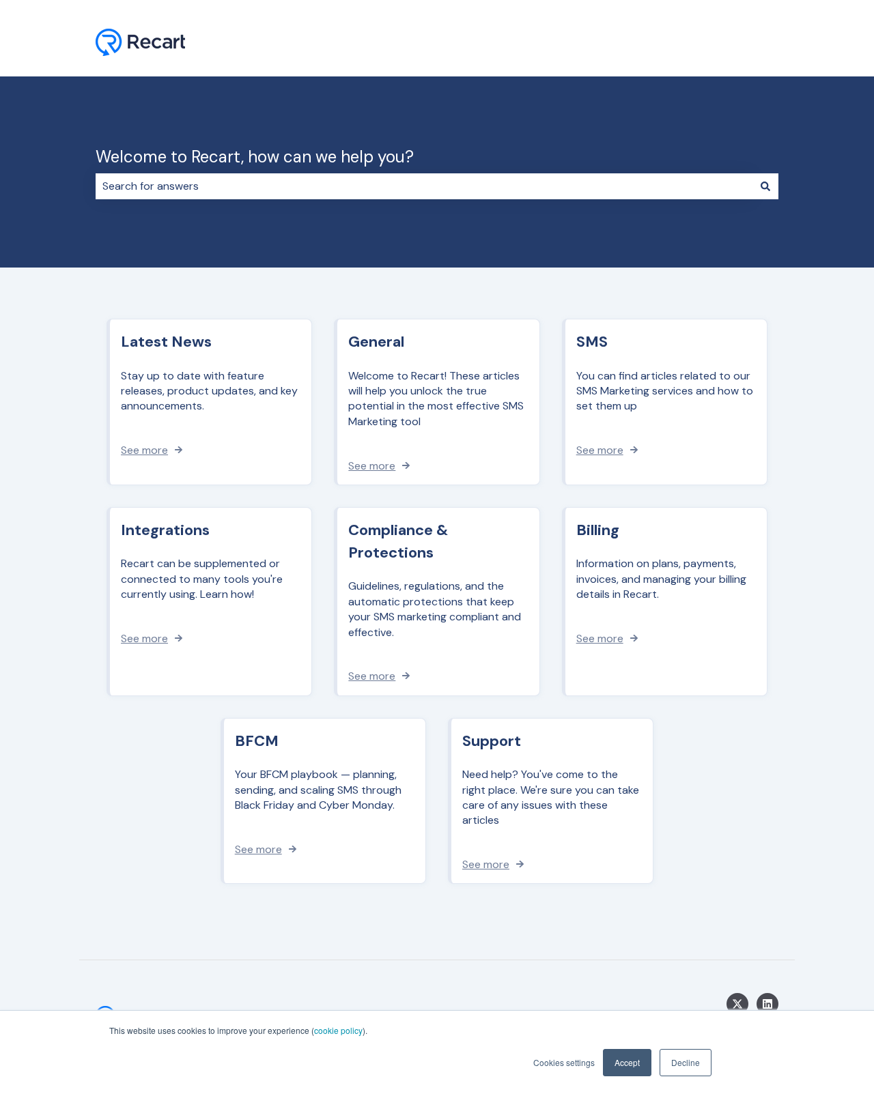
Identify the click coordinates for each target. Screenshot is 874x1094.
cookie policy (338, 1030)
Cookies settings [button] (564, 1062)
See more (144, 450)
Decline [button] (685, 1062)
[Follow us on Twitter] (737, 1004)
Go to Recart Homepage (704, 44)
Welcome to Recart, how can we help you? (255, 156)
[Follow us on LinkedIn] (767, 1004)
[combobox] (424, 186)
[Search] (765, 186)
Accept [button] (627, 1062)
